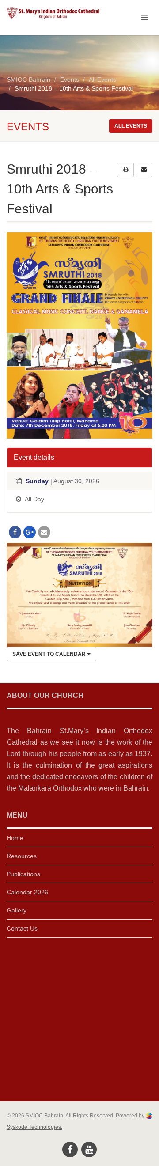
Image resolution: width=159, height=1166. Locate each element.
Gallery (16, 910)
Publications (23, 874)
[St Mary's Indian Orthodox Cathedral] (53, 13)
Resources (22, 855)
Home (15, 837)
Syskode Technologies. (34, 1127)
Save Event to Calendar (49, 654)
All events (130, 126)
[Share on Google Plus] (29, 532)
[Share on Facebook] (15, 532)
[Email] (44, 532)
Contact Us (22, 928)
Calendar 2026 (27, 892)
